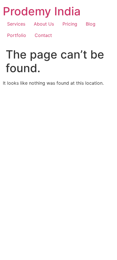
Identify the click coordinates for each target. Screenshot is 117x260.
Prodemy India (42, 11)
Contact (43, 35)
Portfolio (16, 35)
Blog (90, 24)
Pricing (69, 24)
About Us (44, 24)
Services (16, 24)
